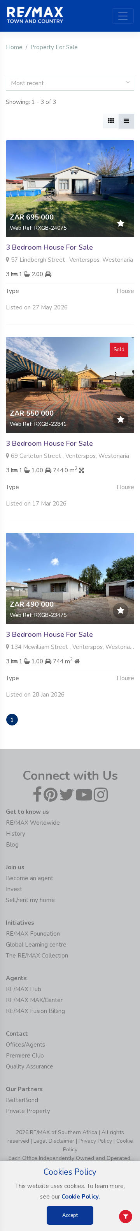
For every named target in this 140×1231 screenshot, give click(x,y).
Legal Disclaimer (53, 1141)
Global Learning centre (36, 945)
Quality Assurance (29, 1066)
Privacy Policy (95, 1141)
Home (14, 47)
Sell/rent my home (30, 900)
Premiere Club (25, 1055)
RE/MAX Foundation (33, 934)
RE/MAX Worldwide (33, 823)
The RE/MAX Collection (37, 955)
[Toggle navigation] (123, 16)
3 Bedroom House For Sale (49, 247)
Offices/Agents (25, 1045)
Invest (14, 889)
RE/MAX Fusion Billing (35, 1011)
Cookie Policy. (80, 1197)
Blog (12, 845)
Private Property (28, 1111)
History (15, 834)
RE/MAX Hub (23, 989)
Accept (70, 1215)
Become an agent (29, 878)
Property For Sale (54, 47)
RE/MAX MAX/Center (34, 1000)
